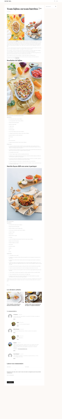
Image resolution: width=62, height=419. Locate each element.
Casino (17, 40)
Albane (18, 322)
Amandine (15, 342)
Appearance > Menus (47, 416)
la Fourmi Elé (15, 314)
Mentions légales (12, 416)
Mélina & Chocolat (16, 329)
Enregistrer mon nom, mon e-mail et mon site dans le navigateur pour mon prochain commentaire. (24, 372)
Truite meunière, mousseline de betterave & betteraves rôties (13, 305)
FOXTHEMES (26, 416)
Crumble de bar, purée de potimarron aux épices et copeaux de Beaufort (33, 305)
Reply (14, 332)
